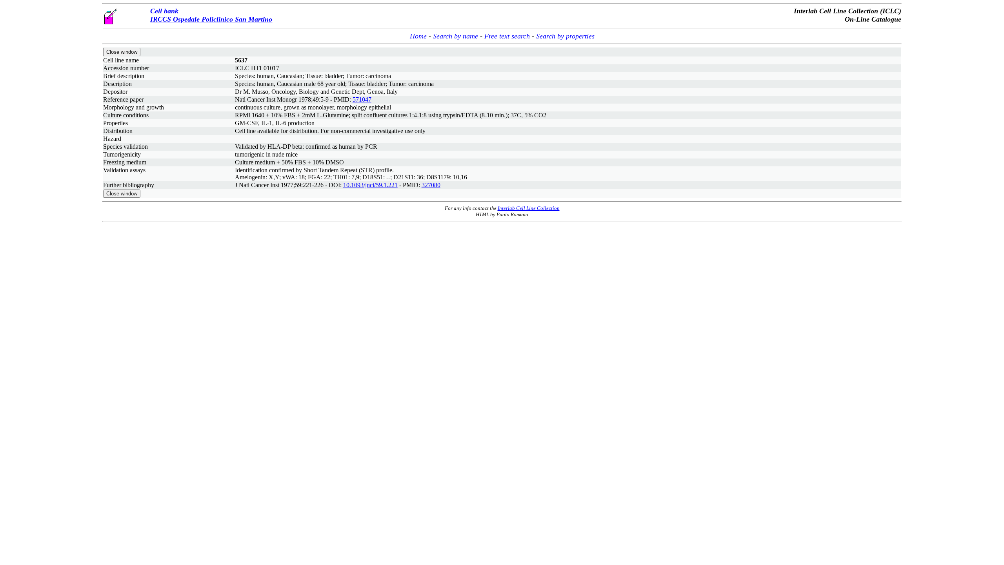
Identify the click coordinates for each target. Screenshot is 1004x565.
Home (418, 36)
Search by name (455, 36)
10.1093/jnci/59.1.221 (370, 185)
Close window (121, 52)
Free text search (507, 36)
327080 (431, 185)
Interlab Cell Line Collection (529, 208)
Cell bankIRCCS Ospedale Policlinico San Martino (211, 15)
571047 (362, 99)
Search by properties (565, 36)
